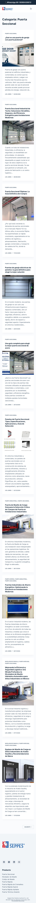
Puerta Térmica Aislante (10, 892)
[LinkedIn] (14, 862)
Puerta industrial (11, 501)
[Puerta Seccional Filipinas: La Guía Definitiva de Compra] (18, 208)
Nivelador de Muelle (12, 661)
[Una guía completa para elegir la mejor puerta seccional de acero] (18, 363)
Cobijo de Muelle (8, 879)
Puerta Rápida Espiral (10, 887)
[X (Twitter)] (9, 862)
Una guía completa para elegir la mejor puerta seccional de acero (17, 345)
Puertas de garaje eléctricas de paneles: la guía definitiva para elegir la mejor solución (18, 270)
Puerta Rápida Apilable (10, 889)
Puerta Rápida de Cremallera (12, 884)
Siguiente (27, 827)
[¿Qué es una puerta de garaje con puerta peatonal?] (18, 55)
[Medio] (19, 862)
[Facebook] (4, 862)
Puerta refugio (24, 661)
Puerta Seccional (11, 33)
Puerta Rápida (9, 579)
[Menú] (31, 9)
